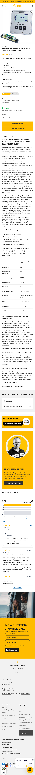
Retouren (4, 729)
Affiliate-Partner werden (8, 715)
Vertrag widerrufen (24, 733)
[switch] (3, 773)
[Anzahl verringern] (4, 117)
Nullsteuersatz (23, 725)
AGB (20, 711)
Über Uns (4, 707)
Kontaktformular (25, 694)
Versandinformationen (25, 722)
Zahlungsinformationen (25, 720)
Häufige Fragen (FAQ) (8, 710)
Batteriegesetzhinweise (8, 726)
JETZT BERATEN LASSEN (14, 483)
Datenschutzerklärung (25, 717)
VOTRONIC (4, 46)
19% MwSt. (6, 94)
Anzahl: (4, 114)
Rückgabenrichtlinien (25, 728)
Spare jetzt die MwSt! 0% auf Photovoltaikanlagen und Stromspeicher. (17, 1)
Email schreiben (6, 694)
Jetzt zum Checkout (17, 128)
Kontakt (4, 712)
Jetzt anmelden (12, 650)
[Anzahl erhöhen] (10, 117)
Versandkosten (15, 100)
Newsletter (5, 721)
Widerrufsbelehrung (24, 714)
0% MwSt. (15, 94)
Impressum (22, 709)
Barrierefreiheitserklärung (9, 723)
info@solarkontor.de (7, 688)
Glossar (4, 718)
